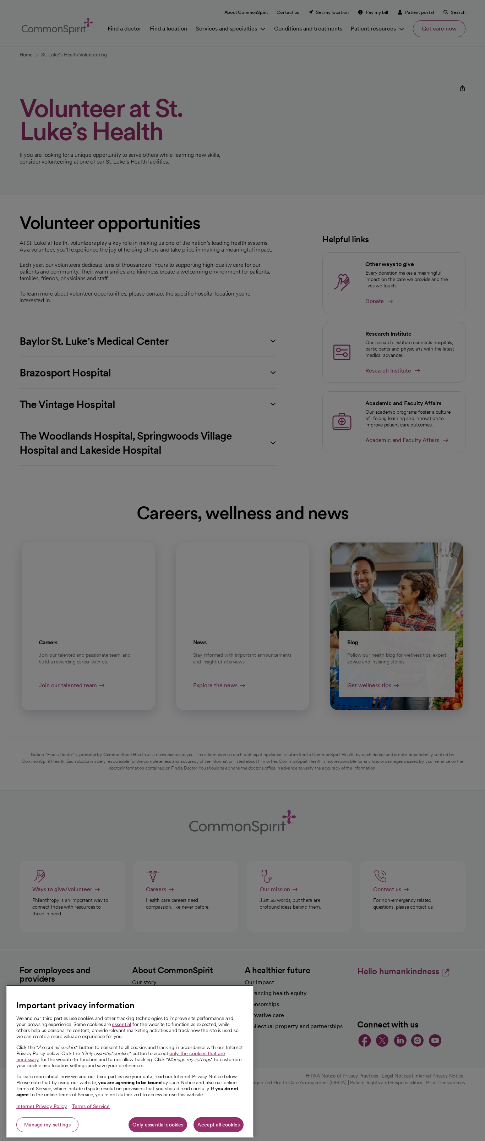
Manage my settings (47, 1125)
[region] (130, 1061)
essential (121, 1024)
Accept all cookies (218, 1125)
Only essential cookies (157, 1125)
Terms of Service (91, 1106)
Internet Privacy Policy (41, 1106)
